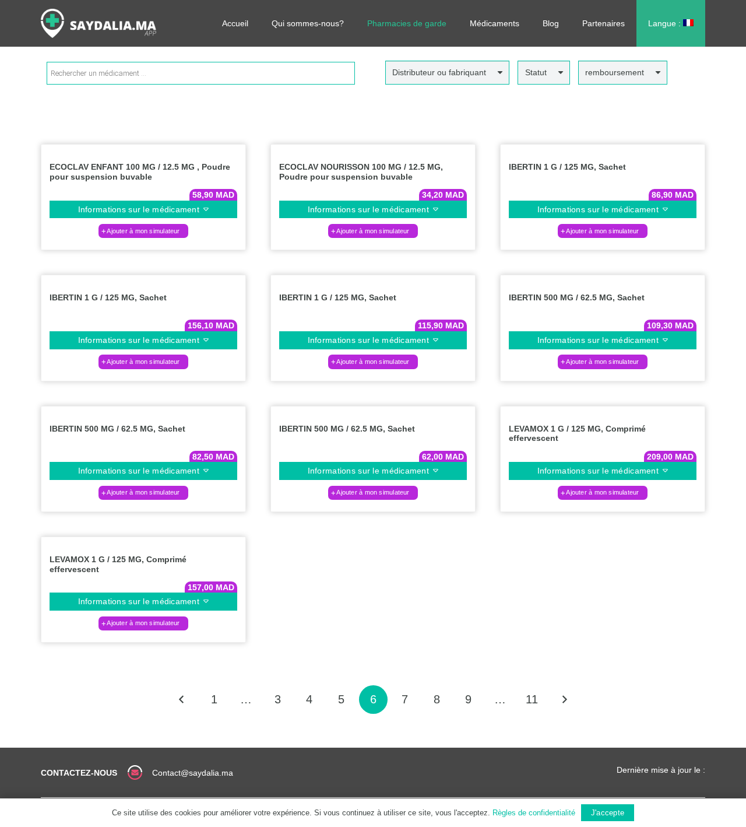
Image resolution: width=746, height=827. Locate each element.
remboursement (614, 72)
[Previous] (182, 699)
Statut (536, 72)
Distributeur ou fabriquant (439, 72)
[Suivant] (564, 699)
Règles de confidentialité (533, 812)
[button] (143, 231)
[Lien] (98, 23)
